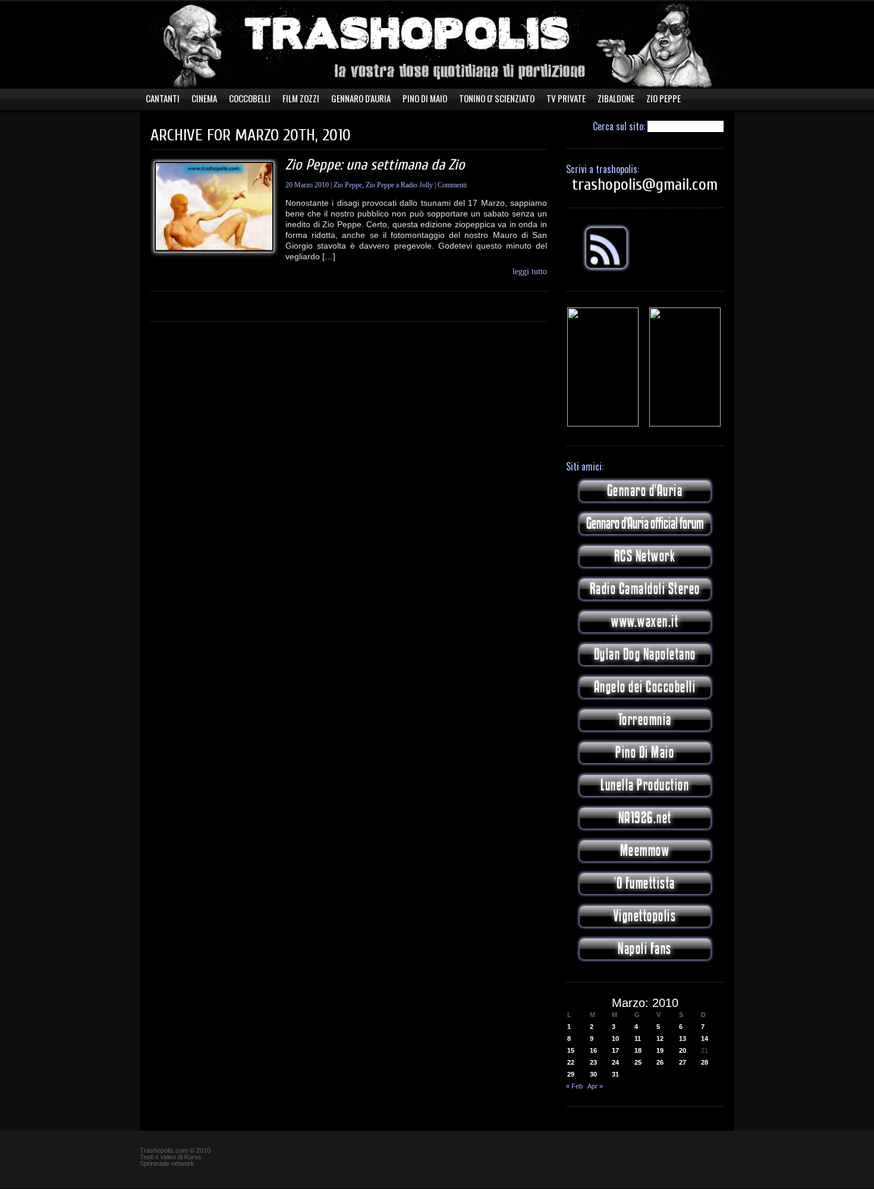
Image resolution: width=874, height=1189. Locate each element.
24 (615, 1062)
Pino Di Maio (425, 98)
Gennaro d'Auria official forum (644, 523)
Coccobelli (250, 98)
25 (638, 1062)
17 (615, 1050)
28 (704, 1062)
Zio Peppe (663, 98)
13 (682, 1038)
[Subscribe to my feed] (606, 269)
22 (570, 1062)
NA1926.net (645, 818)
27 (682, 1062)
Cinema (204, 98)
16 (593, 1050)
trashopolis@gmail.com (645, 184)
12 (660, 1038)
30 (593, 1074)
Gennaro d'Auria (645, 491)
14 (704, 1038)
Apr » (595, 1086)
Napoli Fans (645, 949)
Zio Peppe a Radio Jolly (399, 185)
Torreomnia (645, 720)
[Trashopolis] (603, 424)
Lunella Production (645, 785)
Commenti (452, 185)
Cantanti (163, 98)
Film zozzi (300, 98)
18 (638, 1050)
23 (593, 1062)
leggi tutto (530, 272)
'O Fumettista (644, 883)
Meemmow (645, 850)
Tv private (566, 98)
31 (615, 1074)
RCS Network (645, 556)
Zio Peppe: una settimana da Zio (375, 165)
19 (660, 1050)
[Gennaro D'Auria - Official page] (685, 424)
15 (570, 1050)
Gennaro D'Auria (361, 98)
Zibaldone (616, 98)
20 (682, 1050)
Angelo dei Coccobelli (645, 687)
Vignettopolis (645, 916)
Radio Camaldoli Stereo (645, 589)
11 (637, 1038)
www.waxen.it (644, 621)
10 (615, 1038)
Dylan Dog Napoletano (645, 654)
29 (570, 1074)
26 (660, 1062)
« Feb (574, 1086)
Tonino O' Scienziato (497, 98)
